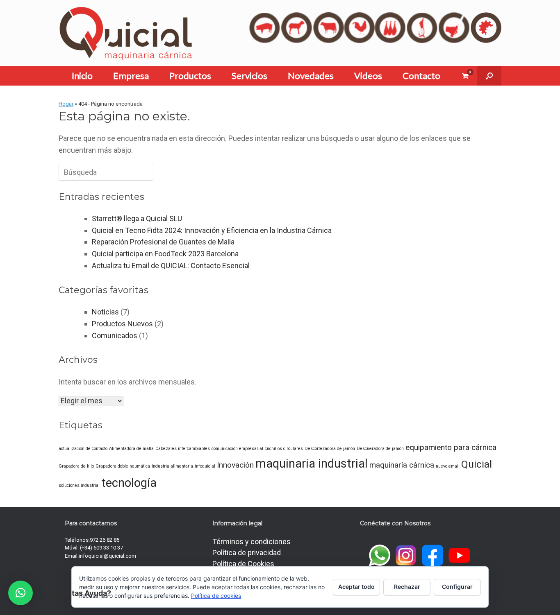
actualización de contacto (83, 448)
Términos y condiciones (251, 541)
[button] (489, 76)
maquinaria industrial (311, 463)
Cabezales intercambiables (182, 448)
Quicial (476, 464)
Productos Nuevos (122, 323)
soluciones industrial (79, 485)
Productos (190, 75)
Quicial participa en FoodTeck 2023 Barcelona (165, 253)
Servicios (249, 75)
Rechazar (407, 586)
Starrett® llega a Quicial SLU (137, 218)
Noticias (105, 312)
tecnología (129, 483)
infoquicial (205, 466)
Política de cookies (216, 595)
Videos (368, 75)
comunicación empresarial (237, 448)
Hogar (66, 104)
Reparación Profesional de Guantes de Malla (163, 241)
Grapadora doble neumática (123, 466)
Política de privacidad (246, 552)
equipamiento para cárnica (450, 447)
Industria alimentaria (172, 466)
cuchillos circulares (284, 448)
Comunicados (114, 335)
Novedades (311, 75)
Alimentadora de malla (131, 448)
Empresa (131, 75)
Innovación (235, 465)
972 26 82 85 (104, 540)
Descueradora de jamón (380, 448)
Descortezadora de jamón (330, 448)
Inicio (82, 75)
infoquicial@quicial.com (107, 556)
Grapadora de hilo (76, 466)
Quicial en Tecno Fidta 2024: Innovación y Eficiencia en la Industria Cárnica (212, 230)
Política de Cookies (243, 563)
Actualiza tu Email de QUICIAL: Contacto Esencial (171, 265)
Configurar (457, 586)
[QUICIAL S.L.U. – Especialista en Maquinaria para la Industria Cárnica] (126, 33)
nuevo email (448, 466)
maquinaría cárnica (401, 465)
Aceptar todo (356, 586)
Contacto (421, 75)
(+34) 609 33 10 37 (101, 548)
